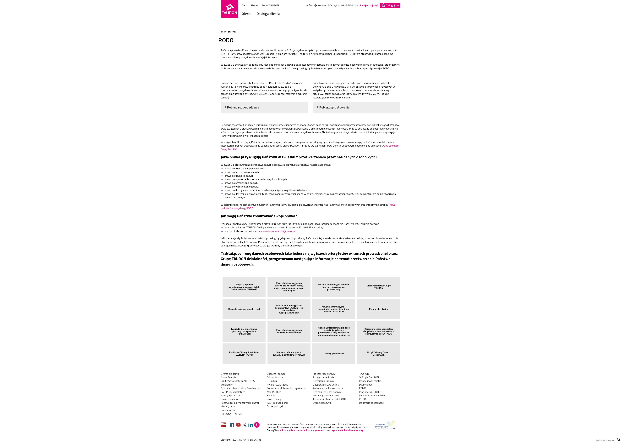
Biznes (254, 5)
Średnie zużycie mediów (372, 395)
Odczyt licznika (337, 5)
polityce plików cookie (291, 430)
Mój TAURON (274, 392)
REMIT (362, 388)
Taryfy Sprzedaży (230, 395)
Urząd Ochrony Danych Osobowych (378, 353)
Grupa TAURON (270, 5)
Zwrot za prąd (274, 399)
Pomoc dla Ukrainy (378, 309)
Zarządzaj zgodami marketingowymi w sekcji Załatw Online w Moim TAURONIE (244, 287)
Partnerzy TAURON (231, 413)
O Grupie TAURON (369, 377)
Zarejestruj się (368, 5)
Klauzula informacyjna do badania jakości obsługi (289, 331)
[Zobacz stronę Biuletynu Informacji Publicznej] (225, 425)
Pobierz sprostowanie (334, 107)
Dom (244, 5)
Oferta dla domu (230, 374)
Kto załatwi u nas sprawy (327, 392)
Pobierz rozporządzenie (243, 107)
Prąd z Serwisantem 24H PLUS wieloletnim (238, 382)
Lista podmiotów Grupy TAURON (379, 287)
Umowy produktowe (334, 353)
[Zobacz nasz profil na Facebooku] (232, 425)
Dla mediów (365, 384)
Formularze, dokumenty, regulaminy (286, 388)
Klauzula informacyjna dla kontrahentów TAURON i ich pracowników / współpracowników (289, 309)
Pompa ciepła (228, 410)
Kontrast (323, 5)
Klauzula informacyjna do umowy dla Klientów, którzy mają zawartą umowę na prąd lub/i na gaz (289, 287)
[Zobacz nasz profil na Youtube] (238, 425)
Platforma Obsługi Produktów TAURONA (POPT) (244, 353)
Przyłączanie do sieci (324, 377)
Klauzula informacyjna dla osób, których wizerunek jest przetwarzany (334, 287)
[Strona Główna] (229, 9)
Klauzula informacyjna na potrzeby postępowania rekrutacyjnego (244, 331)
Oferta (246, 13)
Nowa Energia (228, 377)
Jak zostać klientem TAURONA (329, 399)
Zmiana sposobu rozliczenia (328, 388)
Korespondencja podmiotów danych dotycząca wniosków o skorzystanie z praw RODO (378, 331)
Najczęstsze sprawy (324, 374)
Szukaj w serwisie (619, 440)
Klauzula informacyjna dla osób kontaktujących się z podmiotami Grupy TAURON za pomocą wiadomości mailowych (334, 331)
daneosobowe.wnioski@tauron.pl (277, 231)
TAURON (364, 374)
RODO (362, 399)
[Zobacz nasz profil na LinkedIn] (250, 425)
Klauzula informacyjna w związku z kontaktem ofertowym (289, 353)
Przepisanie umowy (323, 381)
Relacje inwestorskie (370, 381)
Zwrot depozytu (322, 402)
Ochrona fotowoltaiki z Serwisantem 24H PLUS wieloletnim (241, 390)
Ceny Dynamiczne (230, 399)
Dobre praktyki (275, 406)
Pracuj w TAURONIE (370, 392)
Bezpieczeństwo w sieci (326, 384)
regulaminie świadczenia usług (347, 430)
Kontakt (271, 395)
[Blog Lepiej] (257, 425)
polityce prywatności (314, 430)
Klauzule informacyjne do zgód (244, 309)
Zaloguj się (392, 5)
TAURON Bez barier (277, 402)
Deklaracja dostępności (371, 402)
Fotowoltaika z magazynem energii (240, 402)
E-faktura (352, 5)
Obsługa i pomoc (276, 374)
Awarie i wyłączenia (277, 384)
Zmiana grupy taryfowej (326, 395)
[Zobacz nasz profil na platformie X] (244, 425)
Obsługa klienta (268, 13)
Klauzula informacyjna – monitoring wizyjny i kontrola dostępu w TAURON (334, 309)
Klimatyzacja (228, 406)
